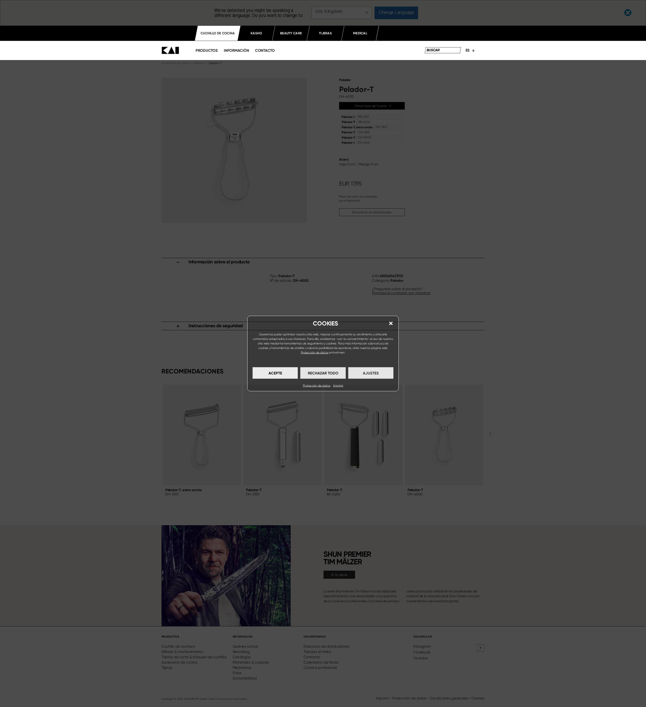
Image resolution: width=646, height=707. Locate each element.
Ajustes (371, 373)
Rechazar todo (323, 373)
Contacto (265, 50)
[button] (390, 323)
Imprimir (338, 385)
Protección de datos (315, 352)
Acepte (275, 373)
